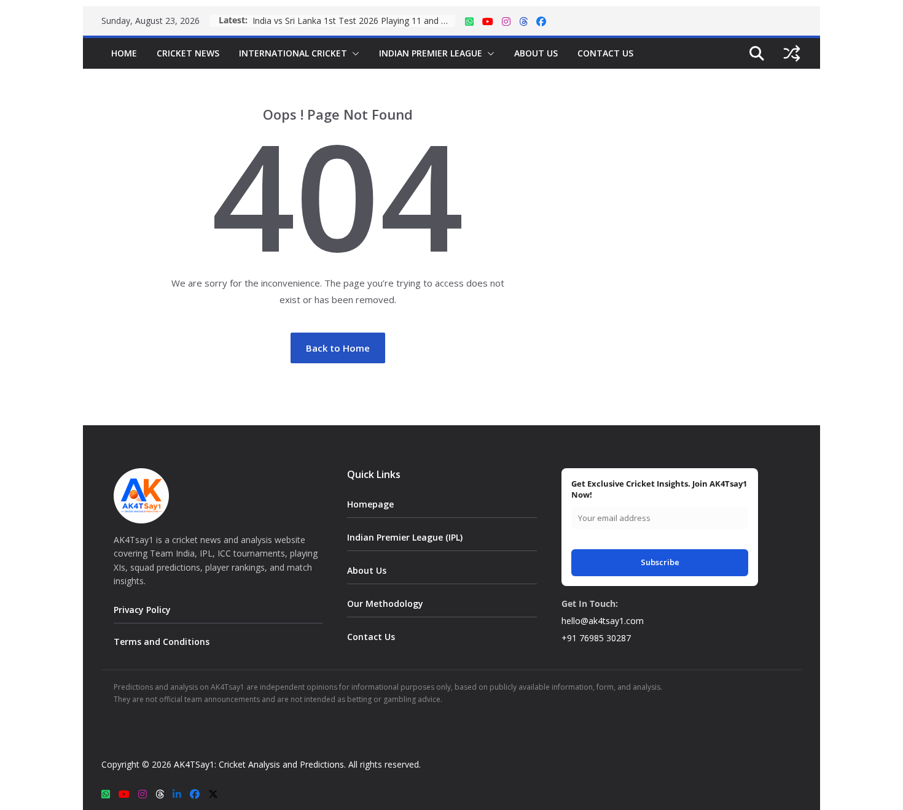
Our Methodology (385, 603)
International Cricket (293, 53)
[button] (353, 53)
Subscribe (660, 562)
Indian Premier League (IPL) (405, 537)
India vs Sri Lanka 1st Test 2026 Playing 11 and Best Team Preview (353, 20)
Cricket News (188, 53)
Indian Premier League (430, 53)
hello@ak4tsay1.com (602, 621)
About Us (536, 53)
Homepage (370, 504)
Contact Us (605, 53)
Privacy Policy (142, 609)
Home (124, 53)
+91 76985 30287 (596, 638)
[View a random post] (792, 53)
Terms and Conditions (161, 641)
